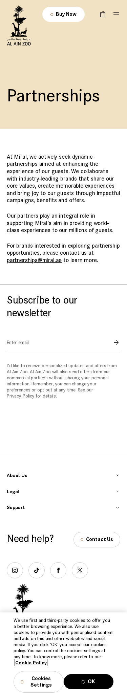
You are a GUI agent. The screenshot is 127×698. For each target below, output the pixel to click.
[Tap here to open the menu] (116, 14)
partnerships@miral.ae (34, 260)
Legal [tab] (13, 491)
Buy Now (66, 14)
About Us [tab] (17, 475)
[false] (103, 14)
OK (91, 681)
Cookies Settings (41, 681)
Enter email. (18, 342)
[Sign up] (116, 343)
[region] (63, 655)
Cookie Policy (31, 663)
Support (16, 507)
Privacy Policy (21, 396)
